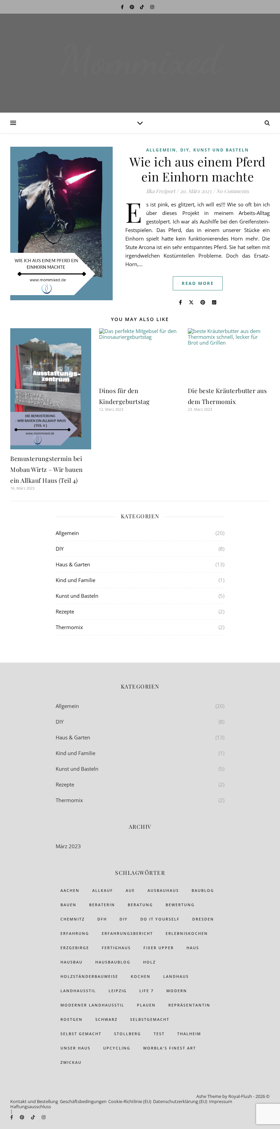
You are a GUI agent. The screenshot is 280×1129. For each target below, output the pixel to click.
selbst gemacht (80, 1033)
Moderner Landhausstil (92, 1005)
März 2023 (68, 846)
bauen (68, 904)
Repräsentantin (189, 1005)
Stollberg (127, 1033)
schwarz (106, 1019)
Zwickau (71, 1062)
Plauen (146, 1005)
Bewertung (180, 904)
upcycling (116, 1048)
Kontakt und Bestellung (34, 1101)
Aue (130, 890)
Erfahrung (74, 933)
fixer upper (158, 947)
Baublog (203, 890)
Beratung (140, 904)
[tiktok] (142, 7)
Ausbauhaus (163, 890)
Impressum (220, 1101)
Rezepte (65, 611)
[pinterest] (132, 7)
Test (159, 1033)
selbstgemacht (149, 1019)
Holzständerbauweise (89, 976)
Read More (198, 283)
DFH (102, 919)
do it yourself (160, 919)
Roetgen (71, 1019)
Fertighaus (116, 947)
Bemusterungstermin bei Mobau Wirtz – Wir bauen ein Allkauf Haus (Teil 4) (46, 469)
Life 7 (146, 990)
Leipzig (118, 990)
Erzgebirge (74, 947)
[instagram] (152, 7)
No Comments (232, 191)
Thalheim (189, 1033)
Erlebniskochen (187, 933)
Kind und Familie (75, 580)
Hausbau (71, 962)
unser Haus (75, 1048)
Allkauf (102, 890)
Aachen (70, 890)
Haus (192, 947)
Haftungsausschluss (30, 1106)
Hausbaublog (112, 962)
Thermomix (69, 627)
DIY (184, 150)
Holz (149, 962)
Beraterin (102, 904)
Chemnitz (72, 919)
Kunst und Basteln (221, 150)
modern (176, 990)
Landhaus (176, 976)
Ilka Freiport (160, 191)
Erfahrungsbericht (127, 933)
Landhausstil (78, 990)
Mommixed (140, 60)
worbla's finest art (169, 1048)
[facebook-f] (123, 7)
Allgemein (161, 150)
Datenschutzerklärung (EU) (180, 1101)
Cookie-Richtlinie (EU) (129, 1101)
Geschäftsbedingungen (83, 1101)
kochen (141, 976)
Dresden (203, 919)
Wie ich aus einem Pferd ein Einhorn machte (197, 169)
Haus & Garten (73, 564)
